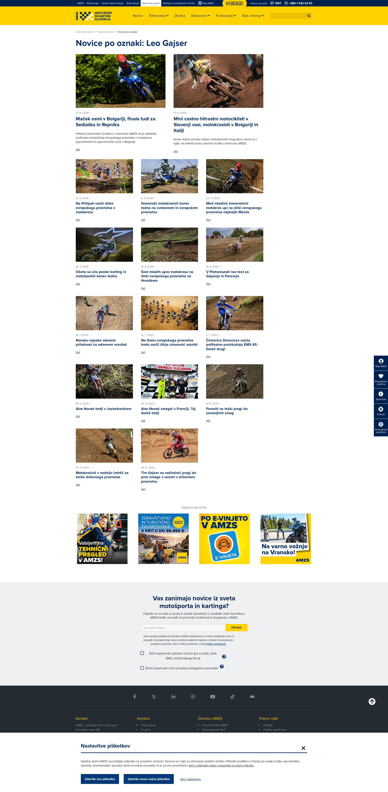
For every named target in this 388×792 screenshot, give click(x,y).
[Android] (252, 697)
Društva (146, 730)
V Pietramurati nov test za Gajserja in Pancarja (227, 274)
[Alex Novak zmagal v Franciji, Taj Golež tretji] (169, 381)
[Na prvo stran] (94, 16)
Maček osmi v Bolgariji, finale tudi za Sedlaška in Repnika (115, 121)
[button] (309, 16)
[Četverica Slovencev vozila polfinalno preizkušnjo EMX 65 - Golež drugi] (234, 313)
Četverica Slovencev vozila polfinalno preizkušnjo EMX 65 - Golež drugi (232, 345)
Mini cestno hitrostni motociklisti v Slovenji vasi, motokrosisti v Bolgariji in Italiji (216, 124)
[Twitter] (153, 697)
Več (78, 149)
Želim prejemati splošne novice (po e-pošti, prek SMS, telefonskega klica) (183, 655)
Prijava (236, 627)
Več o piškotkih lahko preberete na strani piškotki (221, 765)
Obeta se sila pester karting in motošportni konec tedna (101, 274)
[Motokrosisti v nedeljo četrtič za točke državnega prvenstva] (104, 446)
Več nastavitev (190, 779)
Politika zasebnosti (274, 730)
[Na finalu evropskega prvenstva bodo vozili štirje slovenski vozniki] (169, 313)
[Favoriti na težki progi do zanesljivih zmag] (234, 381)
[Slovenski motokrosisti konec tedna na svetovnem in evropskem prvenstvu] (169, 176)
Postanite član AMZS (215, 725)
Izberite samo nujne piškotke (149, 779)
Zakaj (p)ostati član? (214, 730)
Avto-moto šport (85, 31)
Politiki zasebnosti (216, 644)
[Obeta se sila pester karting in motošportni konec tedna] (104, 245)
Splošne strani (106, 31)
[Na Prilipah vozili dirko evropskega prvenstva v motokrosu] (104, 176)
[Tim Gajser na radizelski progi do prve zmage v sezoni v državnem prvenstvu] (169, 446)
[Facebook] (134, 697)
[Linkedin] (173, 697)
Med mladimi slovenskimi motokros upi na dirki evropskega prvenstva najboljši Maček (234, 208)
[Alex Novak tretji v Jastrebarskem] (104, 381)
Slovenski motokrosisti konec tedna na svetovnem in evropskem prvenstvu (169, 208)
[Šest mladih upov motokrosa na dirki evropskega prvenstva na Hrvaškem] (169, 245)
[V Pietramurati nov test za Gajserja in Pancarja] (234, 245)
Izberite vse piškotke (100, 779)
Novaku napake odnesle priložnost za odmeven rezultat (101, 342)
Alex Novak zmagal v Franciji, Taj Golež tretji (168, 411)
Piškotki (268, 725)
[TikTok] (232, 697)
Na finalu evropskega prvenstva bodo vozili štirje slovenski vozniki (169, 342)
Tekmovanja (148, 725)
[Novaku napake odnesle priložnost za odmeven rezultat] (104, 313)
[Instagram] (193, 697)
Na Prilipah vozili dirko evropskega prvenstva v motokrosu (95, 208)
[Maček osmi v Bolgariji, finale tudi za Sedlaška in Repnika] (121, 81)
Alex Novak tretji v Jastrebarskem (103, 408)
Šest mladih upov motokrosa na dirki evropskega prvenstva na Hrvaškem (167, 276)
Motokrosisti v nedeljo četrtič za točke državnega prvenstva (102, 475)
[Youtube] (212, 697)
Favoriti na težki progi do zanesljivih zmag (227, 411)
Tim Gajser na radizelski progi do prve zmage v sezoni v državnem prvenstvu (168, 477)
